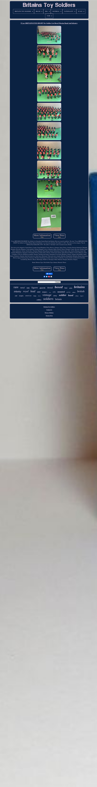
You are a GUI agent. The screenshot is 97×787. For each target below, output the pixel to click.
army (55, 296)
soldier (62, 295)
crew (50, 292)
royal (26, 291)
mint (38, 292)
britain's (44, 292)
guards (42, 288)
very (28, 288)
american (28, 296)
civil (16, 296)
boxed (59, 287)
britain (58, 299)
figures (34, 287)
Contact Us (49, 310)
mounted (61, 292)
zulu (54, 292)
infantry (17, 291)
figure (81, 296)
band (70, 295)
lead (32, 291)
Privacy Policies (49, 313)
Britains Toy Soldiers (49, 307)
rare (16, 287)
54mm (34, 296)
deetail (50, 287)
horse (39, 296)
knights (21, 296)
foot (66, 288)
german (68, 292)
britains (79, 287)
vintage (47, 295)
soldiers (48, 299)
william (76, 296)
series (70, 288)
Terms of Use (49, 315)
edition (73, 292)
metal (22, 288)
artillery (39, 300)
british (80, 291)
